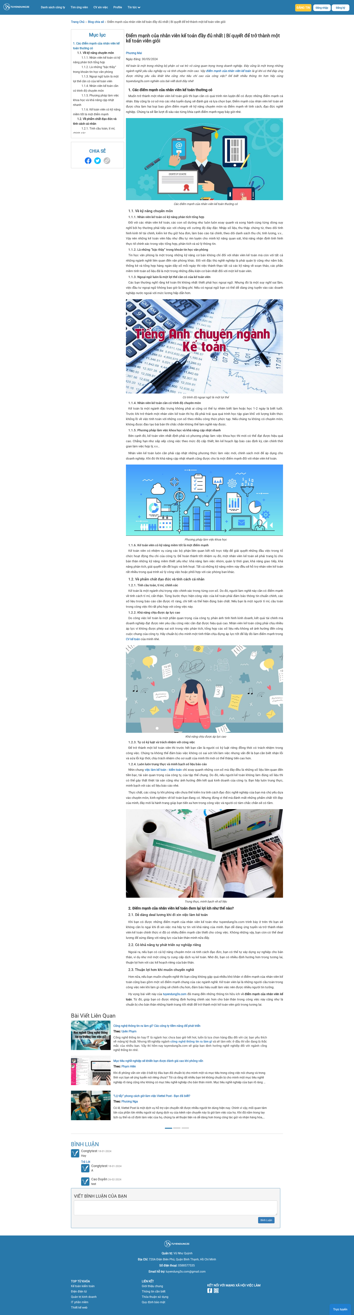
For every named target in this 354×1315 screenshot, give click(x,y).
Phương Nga (130, 1101)
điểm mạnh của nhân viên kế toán (228, 71)
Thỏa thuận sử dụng (155, 1297)
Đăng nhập (322, 7)
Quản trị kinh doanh (84, 1297)
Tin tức (133, 7)
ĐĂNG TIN (303, 7)
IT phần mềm (79, 1302)
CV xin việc (100, 7)
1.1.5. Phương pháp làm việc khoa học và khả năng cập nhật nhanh (96, 100)
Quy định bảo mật (153, 1302)
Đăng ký (340, 7)
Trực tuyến (340, 1309)
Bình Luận (266, 1220)
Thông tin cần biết (153, 1291)
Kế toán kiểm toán (83, 1286)
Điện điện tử (79, 1291)
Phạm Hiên (129, 1066)
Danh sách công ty (53, 7)
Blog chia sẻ (96, 22)
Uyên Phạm (129, 1031)
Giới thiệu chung (152, 1286)
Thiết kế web (79, 1307)
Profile (117, 7)
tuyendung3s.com (174, 994)
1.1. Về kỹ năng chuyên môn (95, 53)
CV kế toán (133, 639)
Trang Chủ (77, 22)
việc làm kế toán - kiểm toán (163, 770)
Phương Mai (134, 53)
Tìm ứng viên (79, 7)
